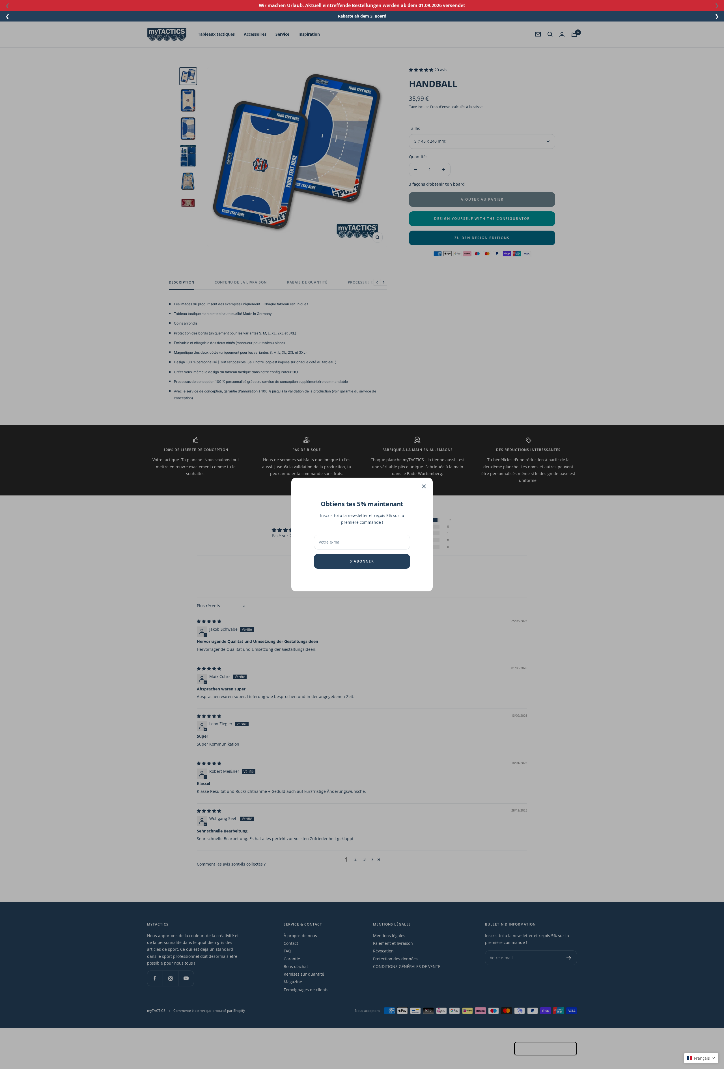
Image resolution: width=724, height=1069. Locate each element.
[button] (701, 1058)
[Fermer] (424, 486)
